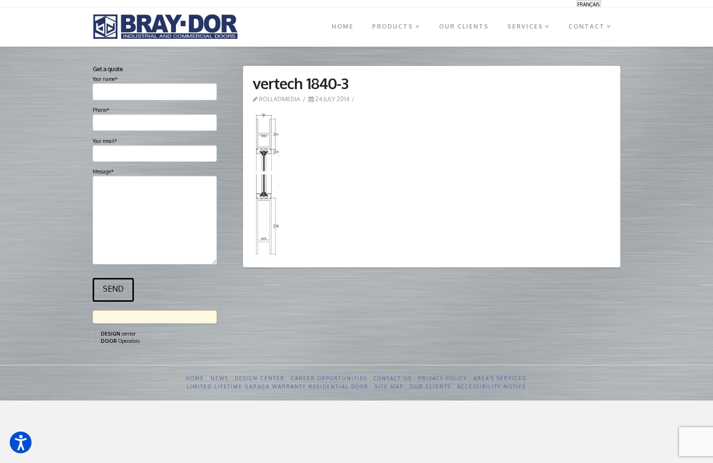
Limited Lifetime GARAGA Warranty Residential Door (278, 386)
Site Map (389, 386)
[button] (21, 442)
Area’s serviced (500, 378)
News (219, 378)
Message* (103, 171)
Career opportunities (329, 378)
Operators (120, 341)
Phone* (101, 110)
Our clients (430, 386)
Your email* (105, 141)
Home (195, 378)
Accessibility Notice (491, 386)
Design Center (260, 378)
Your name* (105, 79)
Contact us (392, 378)
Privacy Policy (442, 378)
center (118, 334)
